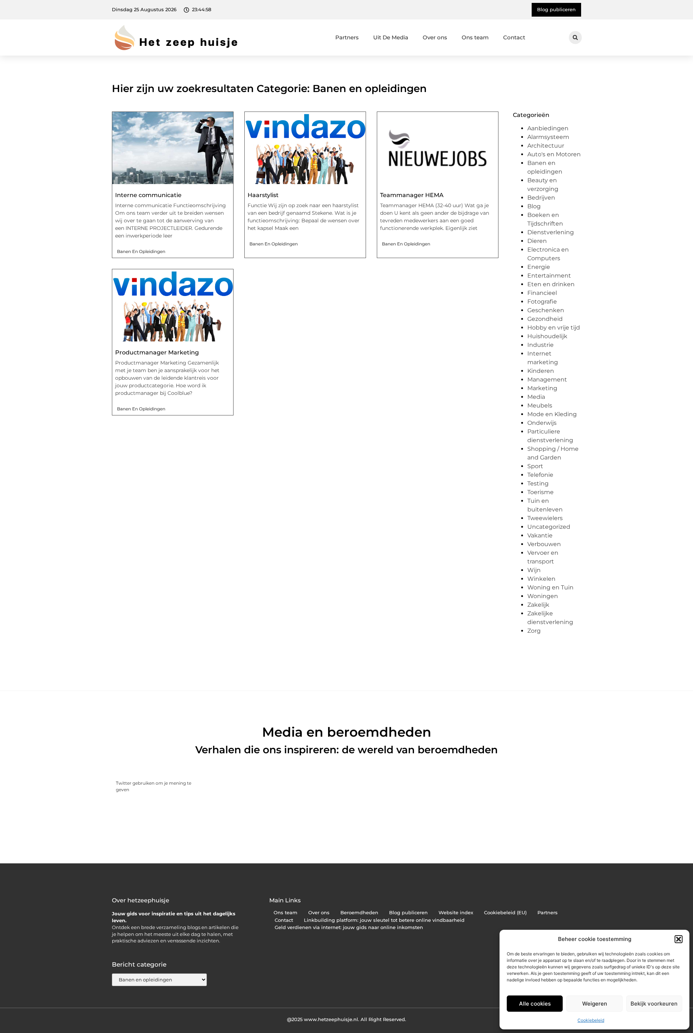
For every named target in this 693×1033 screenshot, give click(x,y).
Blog (534, 206)
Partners (347, 37)
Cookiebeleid (591, 1020)
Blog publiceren (408, 912)
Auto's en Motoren (554, 154)
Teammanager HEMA (412, 195)
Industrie (540, 344)
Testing (538, 483)
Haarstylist (263, 195)
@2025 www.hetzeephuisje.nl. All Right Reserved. (346, 1019)
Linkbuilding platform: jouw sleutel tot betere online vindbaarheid (384, 920)
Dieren (537, 240)
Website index (456, 912)
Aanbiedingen (547, 128)
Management (547, 379)
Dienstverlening (550, 232)
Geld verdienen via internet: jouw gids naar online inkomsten (349, 927)
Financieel (542, 292)
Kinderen (540, 370)
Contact (514, 37)
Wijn (534, 570)
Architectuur (545, 145)
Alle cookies (535, 1003)
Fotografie (542, 301)
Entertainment (549, 275)
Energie (538, 266)
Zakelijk (538, 604)
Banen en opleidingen (141, 251)
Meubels (539, 405)
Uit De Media (390, 37)
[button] (678, 939)
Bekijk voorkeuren (654, 1003)
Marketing (542, 388)
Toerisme (540, 492)
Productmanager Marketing (157, 352)
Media (536, 396)
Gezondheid (545, 318)
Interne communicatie (148, 195)
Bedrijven (541, 197)
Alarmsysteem (548, 137)
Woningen (542, 596)
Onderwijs (542, 422)
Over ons (435, 37)
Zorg (534, 630)
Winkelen (541, 578)
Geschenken (545, 310)
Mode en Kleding (552, 414)
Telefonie (540, 474)
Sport (535, 466)
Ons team (475, 37)
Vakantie (540, 535)
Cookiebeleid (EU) (505, 912)
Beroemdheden (359, 912)
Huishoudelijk (547, 336)
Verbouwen (544, 544)
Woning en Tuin (550, 587)
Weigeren (594, 1003)
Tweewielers (545, 518)
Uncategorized (548, 526)
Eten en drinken (551, 284)
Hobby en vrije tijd (553, 327)
